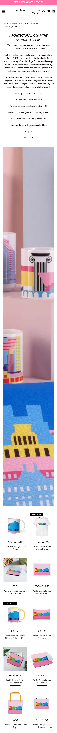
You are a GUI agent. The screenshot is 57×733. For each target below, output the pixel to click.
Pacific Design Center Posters (42, 726)
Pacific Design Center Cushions (42, 636)
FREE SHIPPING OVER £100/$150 (28, 2)
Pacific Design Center (10, 27)
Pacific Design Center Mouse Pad (42, 681)
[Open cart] (43, 11)
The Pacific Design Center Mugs (15, 547)
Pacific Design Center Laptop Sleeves (15, 681)
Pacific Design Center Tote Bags (15, 726)
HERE (39, 93)
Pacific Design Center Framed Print (42, 592)
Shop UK (28, 131)
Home (5, 23)
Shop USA (28, 137)
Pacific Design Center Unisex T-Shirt (42, 547)
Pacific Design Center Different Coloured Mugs (15, 636)
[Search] (39, 11)
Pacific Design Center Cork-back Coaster (15, 592)
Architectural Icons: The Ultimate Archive (24, 23)
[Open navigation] (3, 11)
